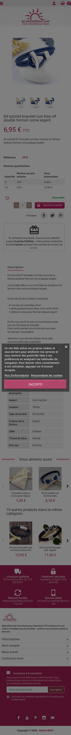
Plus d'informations (17, 375)
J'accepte (35, 384)
